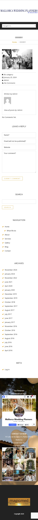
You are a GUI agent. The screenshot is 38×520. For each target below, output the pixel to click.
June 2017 (8, 318)
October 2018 (10, 302)
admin (6, 80)
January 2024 (10, 274)
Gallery (7, 243)
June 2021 (8, 282)
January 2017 (10, 322)
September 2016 (11, 334)
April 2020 (8, 286)
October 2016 (10, 330)
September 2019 (11, 298)
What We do (11, 231)
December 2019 (11, 294)
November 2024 (11, 270)
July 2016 (8, 342)
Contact (8, 251)
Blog (6, 247)
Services (8, 239)
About (7, 235)
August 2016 (9, 338)
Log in (7, 369)
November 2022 (11, 278)
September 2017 (11, 306)
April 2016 (8, 350)
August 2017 (9, 310)
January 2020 (10, 290)
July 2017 (8, 314)
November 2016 (11, 326)
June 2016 (8, 346)
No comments (9, 83)
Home (14, 42)
